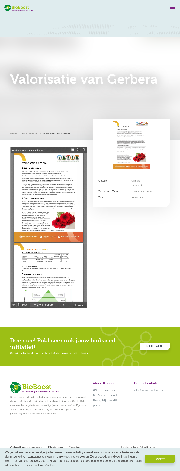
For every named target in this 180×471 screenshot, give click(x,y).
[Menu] (172, 8)
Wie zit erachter (104, 390)
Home (13, 133)
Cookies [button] (50, 465)
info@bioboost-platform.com (149, 390)
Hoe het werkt (155, 346)
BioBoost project (105, 395)
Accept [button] (160, 459)
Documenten (30, 133)
